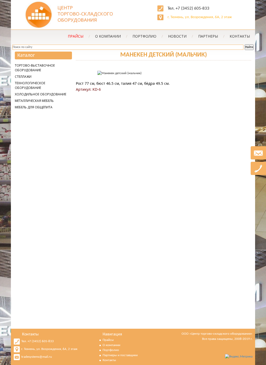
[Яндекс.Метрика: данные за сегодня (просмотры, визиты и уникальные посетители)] (238, 356)
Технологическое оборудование (30, 85)
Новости (180, 36)
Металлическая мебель (34, 101)
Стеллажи (23, 76)
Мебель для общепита (33, 107)
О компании (111, 36)
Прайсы (108, 340)
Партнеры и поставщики (120, 355)
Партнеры (211, 36)
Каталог (26, 55)
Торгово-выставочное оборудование (35, 67)
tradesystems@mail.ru (36, 357)
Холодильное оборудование (40, 94)
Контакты (240, 36)
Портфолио (147, 36)
